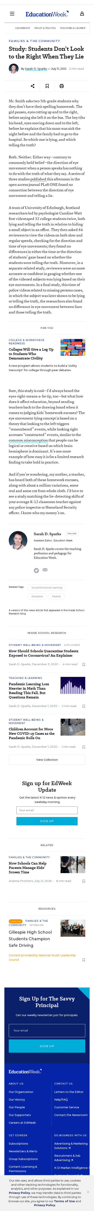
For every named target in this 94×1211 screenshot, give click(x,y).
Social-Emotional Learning (46, 587)
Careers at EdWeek (22, 1122)
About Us (16, 1083)
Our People (17, 1107)
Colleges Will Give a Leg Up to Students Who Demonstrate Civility (31, 354)
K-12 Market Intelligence (71, 1167)
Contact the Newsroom (71, 1115)
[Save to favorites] (47, 86)
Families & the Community (34, 41)
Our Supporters (20, 1115)
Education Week (63, 540)
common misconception (28, 440)
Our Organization (21, 1092)
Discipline (37, 596)
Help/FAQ (61, 1099)
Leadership (22, 28)
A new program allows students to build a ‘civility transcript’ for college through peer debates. (43, 368)
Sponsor (37, 925)
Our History (17, 1099)
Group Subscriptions (23, 1159)
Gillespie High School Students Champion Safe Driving (30, 939)
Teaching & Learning (74, 28)
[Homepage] (47, 13)
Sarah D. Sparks (36, 68)
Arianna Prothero (21, 881)
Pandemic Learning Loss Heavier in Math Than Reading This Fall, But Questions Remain (29, 691)
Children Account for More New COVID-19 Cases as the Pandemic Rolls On (31, 733)
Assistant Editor (43, 540)
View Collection (47, 759)
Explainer (72, 645)
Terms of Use (64, 1201)
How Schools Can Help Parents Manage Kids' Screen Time (28, 867)
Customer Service (66, 1107)
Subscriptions (18, 1143)
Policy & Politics (45, 28)
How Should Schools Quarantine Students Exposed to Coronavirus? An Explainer (43, 653)
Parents (56, 596)
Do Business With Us (70, 1135)
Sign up (47, 1046)
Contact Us (63, 1083)
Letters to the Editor (69, 1092)
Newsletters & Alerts (23, 1151)
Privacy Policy (19, 1193)
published (38, 178)
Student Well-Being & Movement (35, 645)
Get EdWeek (18, 1135)
